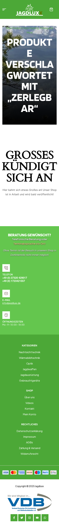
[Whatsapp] (45, 517)
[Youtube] (37, 517)
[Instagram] (29, 517)
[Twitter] (21, 517)
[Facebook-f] (14, 517)
